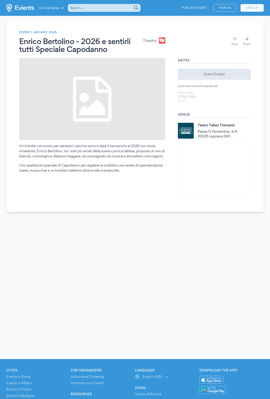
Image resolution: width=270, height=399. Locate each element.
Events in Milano (19, 383)
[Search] (136, 8)
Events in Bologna (20, 395)
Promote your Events (87, 383)
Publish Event (194, 8)
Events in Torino (18, 389)
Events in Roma (18, 376)
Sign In (225, 8)
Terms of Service (148, 394)
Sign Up (252, 8)
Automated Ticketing (87, 376)
